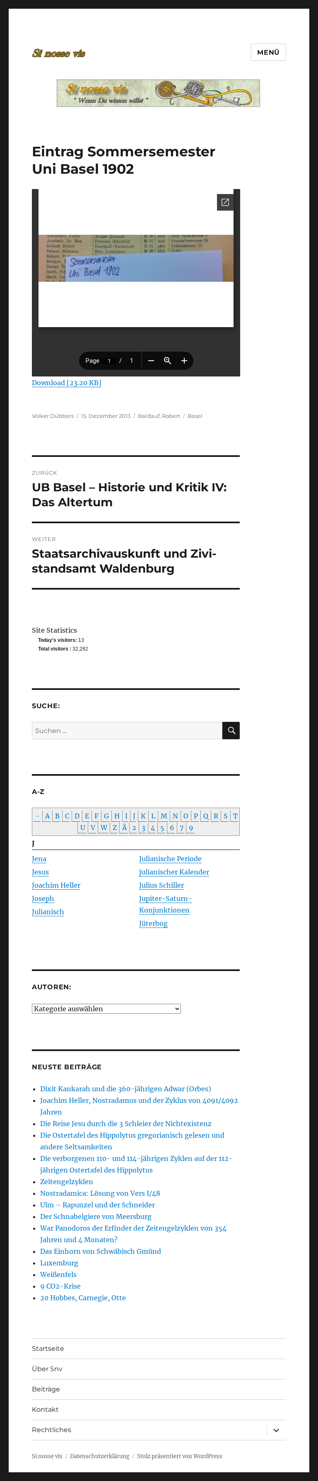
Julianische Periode (170, 859)
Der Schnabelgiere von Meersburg (96, 1216)
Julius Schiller (161, 885)
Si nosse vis (47, 1456)
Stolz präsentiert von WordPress (179, 1456)
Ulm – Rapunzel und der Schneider (97, 1205)
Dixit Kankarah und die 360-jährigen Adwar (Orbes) (125, 1089)
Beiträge (46, 1389)
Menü (268, 52)
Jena (39, 859)
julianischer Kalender (174, 872)
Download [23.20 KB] (66, 383)
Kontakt (45, 1409)
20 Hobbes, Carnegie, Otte (83, 1298)
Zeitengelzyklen (66, 1182)
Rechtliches (51, 1430)
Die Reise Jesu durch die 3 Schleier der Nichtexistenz (126, 1123)
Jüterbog (153, 923)
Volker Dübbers (53, 416)
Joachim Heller (56, 885)
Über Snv (47, 1369)
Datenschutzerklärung (100, 1456)
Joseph (43, 898)
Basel (195, 416)
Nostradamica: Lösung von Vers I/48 (100, 1193)
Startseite (48, 1348)
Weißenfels (58, 1274)
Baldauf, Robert (159, 416)
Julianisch (48, 912)
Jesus (40, 872)
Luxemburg (59, 1263)
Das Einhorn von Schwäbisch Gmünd (100, 1251)
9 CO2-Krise (60, 1286)
